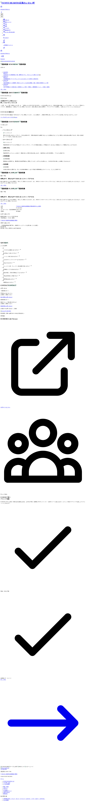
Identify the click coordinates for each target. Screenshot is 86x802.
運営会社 (5, 793)
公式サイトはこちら (5, 407)
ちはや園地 (6, 800)
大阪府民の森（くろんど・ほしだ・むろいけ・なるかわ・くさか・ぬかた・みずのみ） (24, 798)
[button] (1, 127)
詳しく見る (3, 185)
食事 (6, 26)
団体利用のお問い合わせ (6, 306)
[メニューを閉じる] (2, 16)
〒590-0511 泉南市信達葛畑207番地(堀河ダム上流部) (28, 206)
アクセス (7, 28)
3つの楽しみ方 (6, 782)
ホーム (2, 778)
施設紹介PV (8, 30)
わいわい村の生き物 (10, 32)
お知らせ (7, 20)
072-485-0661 (8, 311)
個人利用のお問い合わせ (6, 297)
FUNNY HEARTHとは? (8, 781)
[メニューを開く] (2, 14)
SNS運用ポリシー (7, 790)
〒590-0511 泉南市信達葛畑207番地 (9, 220)
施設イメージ (8, 22)
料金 (6, 24)
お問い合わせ (6, 792)
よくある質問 (6, 784)
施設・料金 (6, 786)
